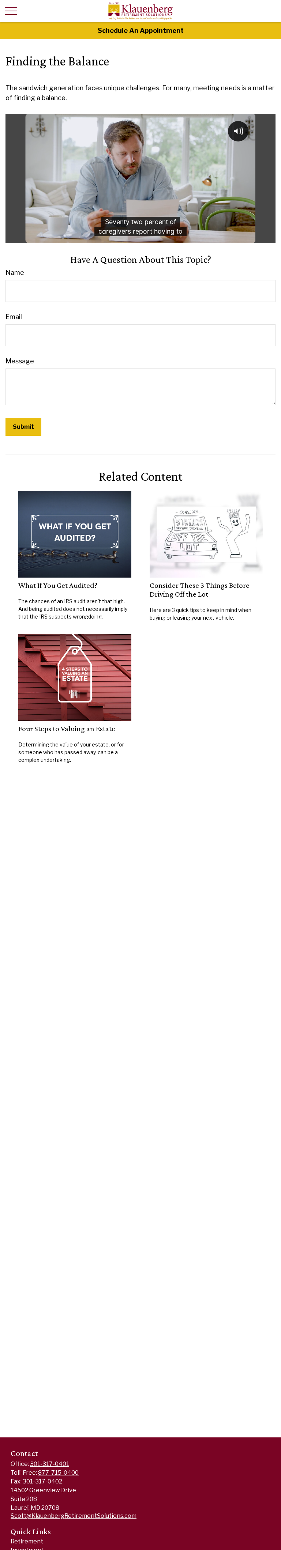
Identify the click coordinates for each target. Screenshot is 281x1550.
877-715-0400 (58, 1472)
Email (13, 317)
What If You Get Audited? (57, 585)
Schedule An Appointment (141, 30)
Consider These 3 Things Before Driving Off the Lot (200, 589)
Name (14, 272)
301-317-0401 (49, 1463)
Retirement (27, 1541)
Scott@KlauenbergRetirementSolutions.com (73, 1515)
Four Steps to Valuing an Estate (66, 728)
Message (19, 361)
